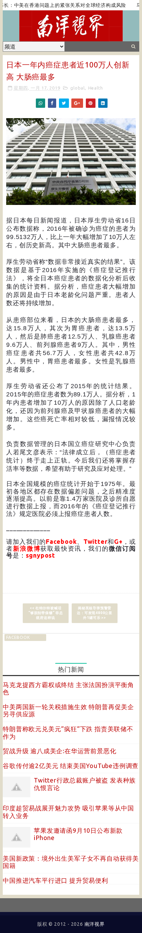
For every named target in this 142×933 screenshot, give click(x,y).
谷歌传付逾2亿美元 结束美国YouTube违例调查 (71, 765)
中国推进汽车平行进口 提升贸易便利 (55, 880)
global (77, 87)
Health (95, 87)
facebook (18, 637)
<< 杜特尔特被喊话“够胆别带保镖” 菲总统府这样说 (45, 613)
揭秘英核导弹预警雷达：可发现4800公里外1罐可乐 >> (94, 613)
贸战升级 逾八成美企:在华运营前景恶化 (59, 750)
